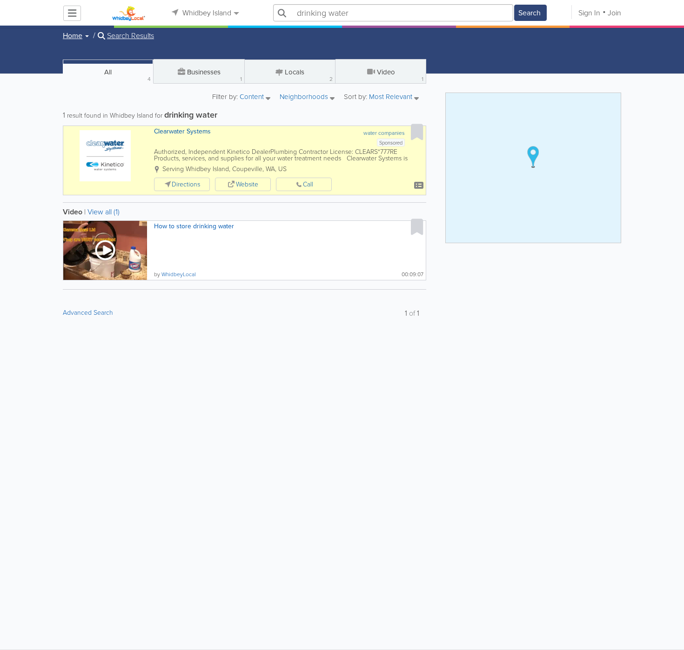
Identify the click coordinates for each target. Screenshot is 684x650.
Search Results (130, 36)
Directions (186, 184)
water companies (384, 133)
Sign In (589, 12)
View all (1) (103, 211)
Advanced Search (88, 313)
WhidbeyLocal (178, 274)
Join (614, 12)
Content (253, 97)
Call (308, 184)
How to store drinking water (194, 226)
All (127, 75)
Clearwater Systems (182, 131)
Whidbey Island (206, 12)
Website (247, 184)
